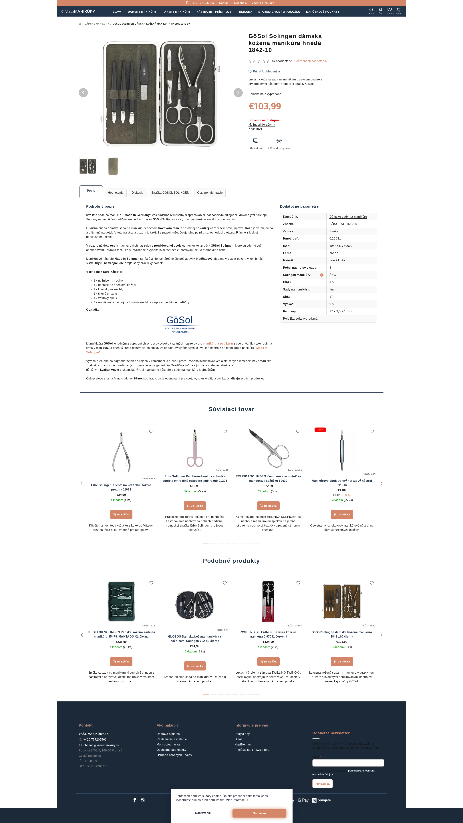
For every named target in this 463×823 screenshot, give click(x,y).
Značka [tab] (170, 192)
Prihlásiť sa (322, 783)
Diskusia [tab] (138, 192)
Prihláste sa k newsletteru (252, 749)
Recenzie (240, 2)
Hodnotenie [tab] (116, 192)
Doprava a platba (168, 733)
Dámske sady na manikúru (348, 216)
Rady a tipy (242, 733)
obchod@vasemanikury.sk (101, 745)
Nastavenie (203, 812)
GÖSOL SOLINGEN (343, 223)
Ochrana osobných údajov (174, 755)
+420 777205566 (95, 739)
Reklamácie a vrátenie (172, 739)
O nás (239, 739)
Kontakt (224, 2)
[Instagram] (142, 800)
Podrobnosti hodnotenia (310, 61)
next (381, 483)
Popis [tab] (91, 190)
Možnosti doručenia (262, 124)
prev (82, 483)
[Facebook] (134, 800)
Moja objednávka (168, 744)
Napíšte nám (243, 744)
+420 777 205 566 (202, 2)
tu (248, 800)
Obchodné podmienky (171, 749)
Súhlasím (259, 813)
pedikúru (226, 343)
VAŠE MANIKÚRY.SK (94, 733)
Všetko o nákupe (263, 2)
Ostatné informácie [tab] (210, 192)
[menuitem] (117, 11)
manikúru (209, 343)
